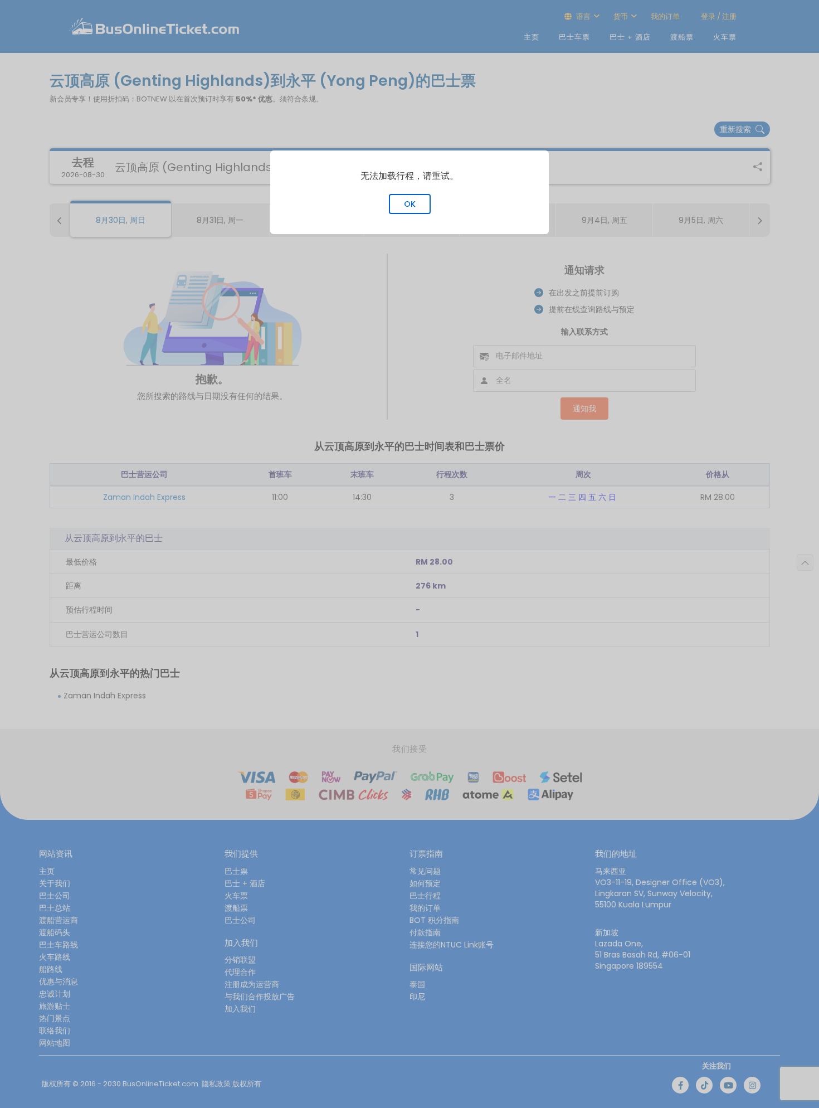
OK (410, 204)
